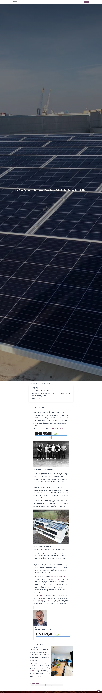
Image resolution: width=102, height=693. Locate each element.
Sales (55, 576)
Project (41, 600)
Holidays (40, 578)
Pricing (58, 1)
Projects (35, 578)
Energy (32, 684)
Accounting (45, 667)
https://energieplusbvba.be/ (56, 428)
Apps (39, 1)
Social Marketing (61, 576)
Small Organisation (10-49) (57, 684)
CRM (52, 576)
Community (51, 1)
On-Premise (49, 684)
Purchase (38, 668)
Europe (37, 684)
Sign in (81, 1)
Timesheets (48, 578)
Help (63, 1)
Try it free (86, 1)
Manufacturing (42, 684)
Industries (45, 1)
